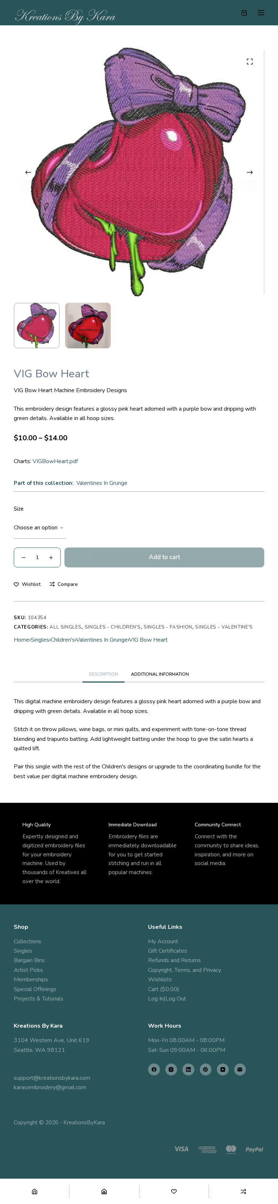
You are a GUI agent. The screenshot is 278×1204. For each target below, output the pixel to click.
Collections (27, 941)
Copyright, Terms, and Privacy (184, 970)
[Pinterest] (206, 1069)
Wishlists (160, 979)
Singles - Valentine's (224, 627)
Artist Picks (28, 970)
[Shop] (104, 1191)
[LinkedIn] (188, 1069)
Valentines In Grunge (101, 483)
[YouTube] (223, 1069)
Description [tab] (103, 674)
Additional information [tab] (160, 674)
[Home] (35, 1191)
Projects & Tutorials (38, 999)
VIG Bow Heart (148, 640)
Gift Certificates (167, 951)
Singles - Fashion (168, 627)
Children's (63, 640)
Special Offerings (35, 989)
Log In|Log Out (167, 999)
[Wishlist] (174, 1191)
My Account (163, 941)
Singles (40, 640)
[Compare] (243, 1191)
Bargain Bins (29, 960)
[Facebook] (154, 1069)
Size (19, 508)
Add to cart (164, 557)
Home (21, 640)
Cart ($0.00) (163, 989)
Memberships (31, 979)
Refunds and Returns (174, 960)
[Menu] (261, 12)
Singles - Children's (113, 627)
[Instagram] (171, 1069)
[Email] (240, 1069)
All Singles (65, 627)
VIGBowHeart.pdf (55, 461)
